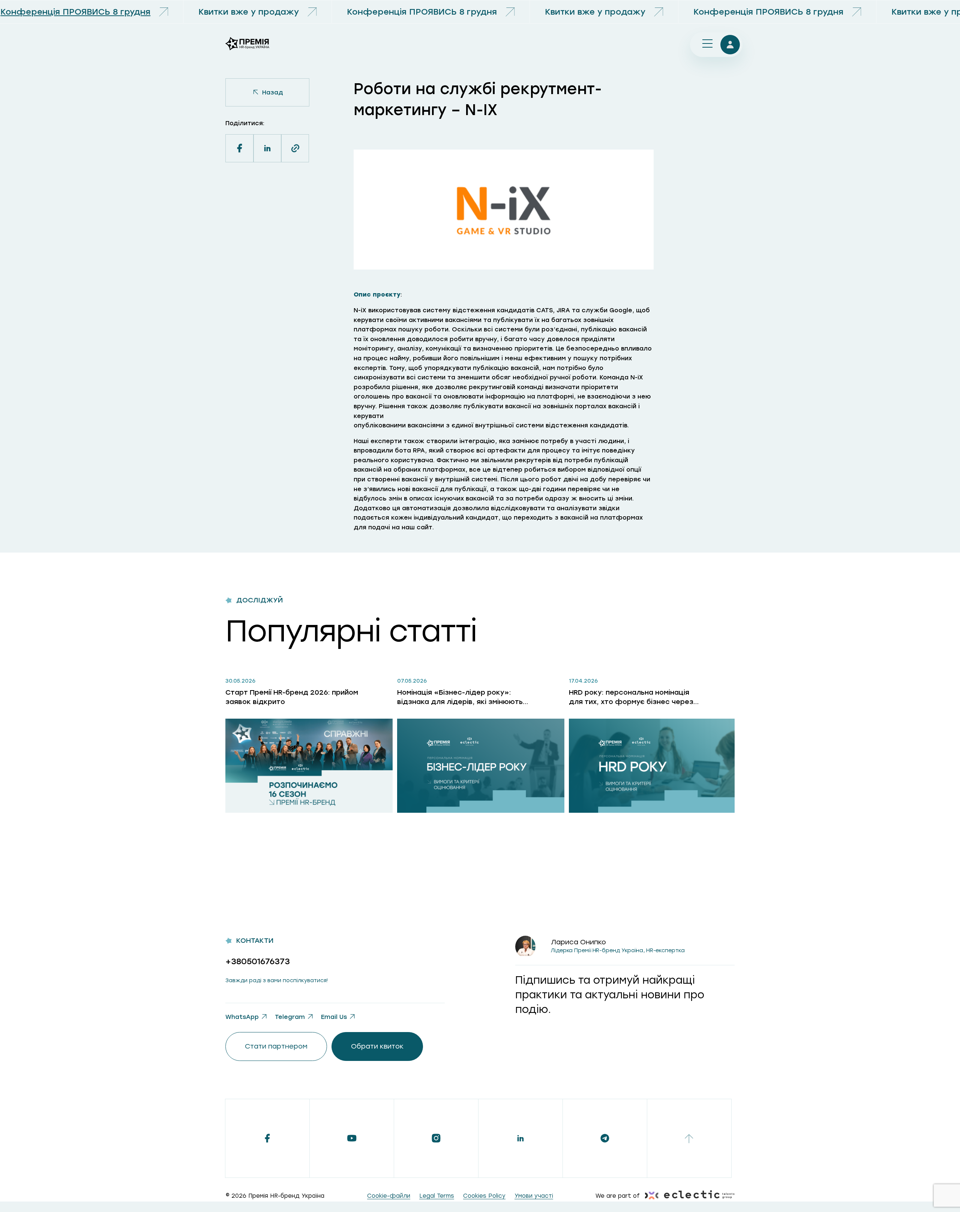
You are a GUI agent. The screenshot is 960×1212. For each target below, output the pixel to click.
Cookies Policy (484, 1196)
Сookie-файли (388, 1196)
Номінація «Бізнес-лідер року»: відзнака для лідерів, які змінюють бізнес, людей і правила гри (460, 697)
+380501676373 (257, 961)
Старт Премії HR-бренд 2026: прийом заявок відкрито (291, 697)
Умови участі (533, 1196)
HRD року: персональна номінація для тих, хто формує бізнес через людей (631, 697)
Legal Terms (436, 1196)
